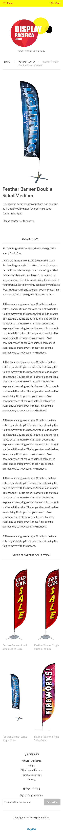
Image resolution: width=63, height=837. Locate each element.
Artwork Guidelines (31, 760)
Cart (57, 3)
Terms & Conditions (31, 775)
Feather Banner (26, 61)
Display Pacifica (41, 817)
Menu (10, 3)
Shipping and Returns (31, 770)
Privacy (31, 779)
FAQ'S (31, 765)
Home (7, 61)
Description (30, 238)
